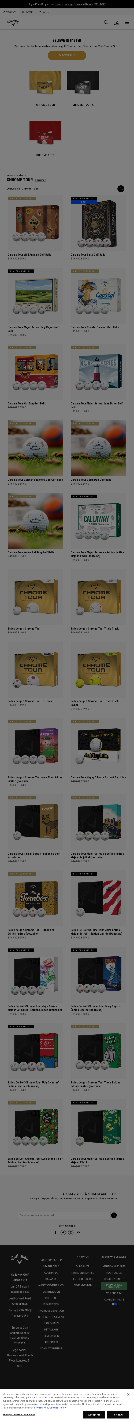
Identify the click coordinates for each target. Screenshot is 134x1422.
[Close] (128, 1394)
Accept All (94, 1414)
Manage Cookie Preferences (19, 1414)
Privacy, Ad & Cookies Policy (50, 1407)
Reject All (118, 1414)
